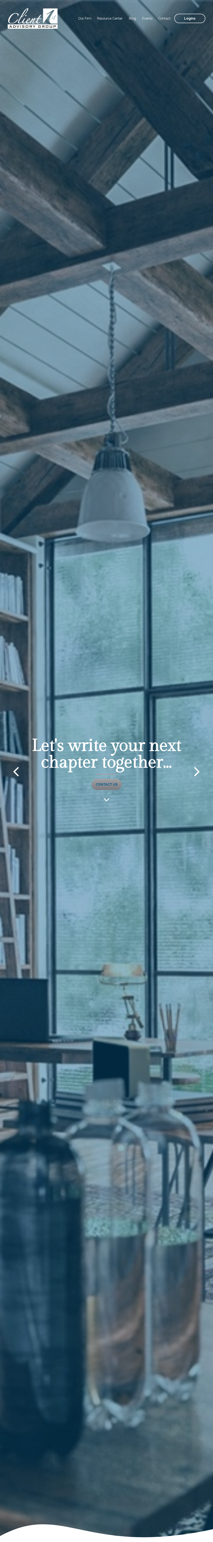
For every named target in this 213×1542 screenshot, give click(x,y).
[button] (85, 18)
